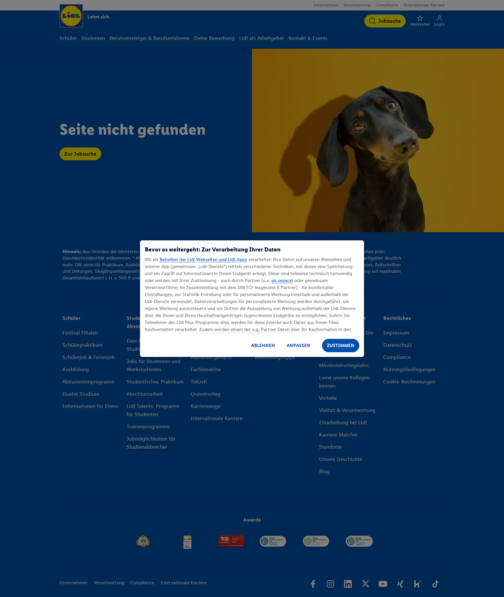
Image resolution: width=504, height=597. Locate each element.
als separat (282, 280)
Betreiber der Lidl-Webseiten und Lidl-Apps (203, 259)
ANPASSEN (298, 345)
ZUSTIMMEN (340, 345)
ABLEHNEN (263, 345)
